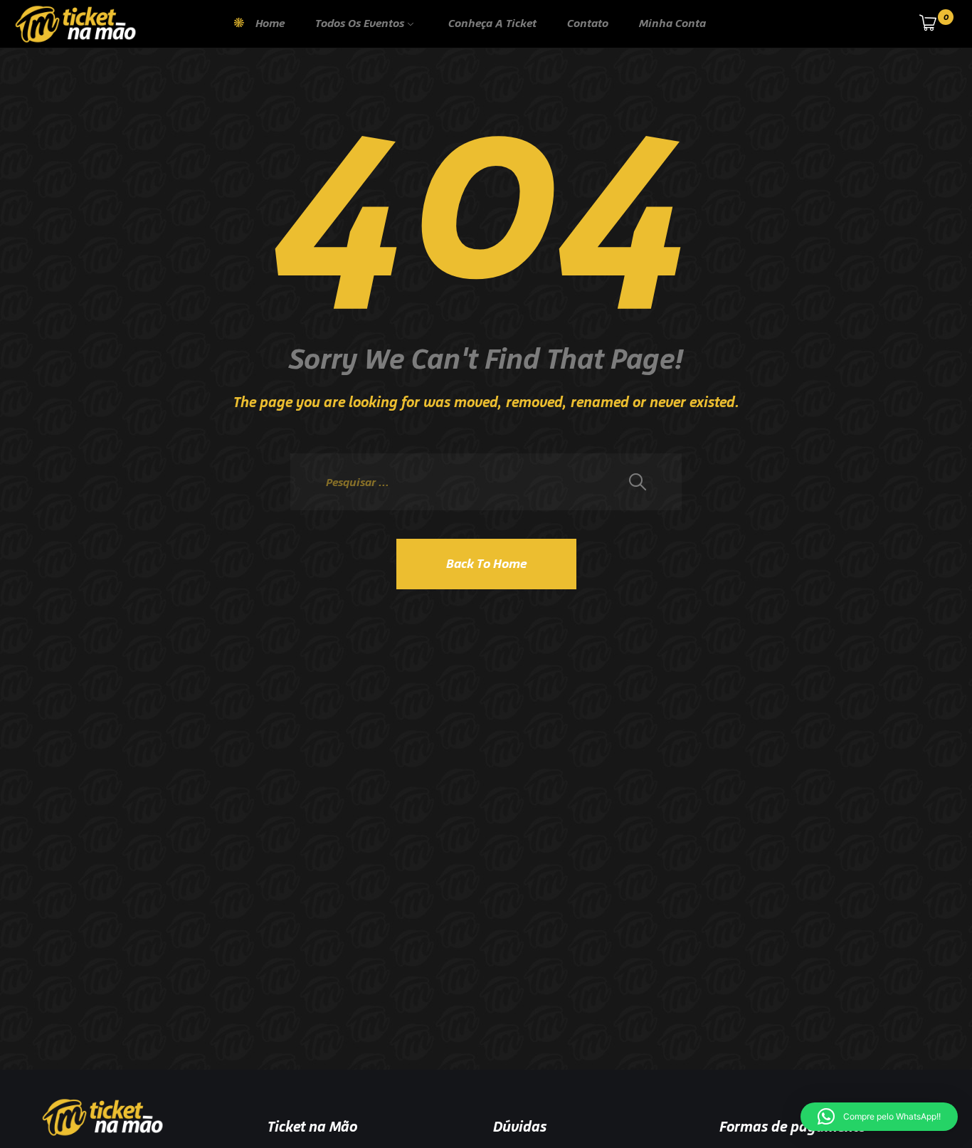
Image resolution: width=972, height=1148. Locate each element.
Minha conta (672, 23)
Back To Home (486, 564)
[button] (879, 1116)
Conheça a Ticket (492, 23)
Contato (587, 23)
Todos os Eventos (359, 23)
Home (270, 23)
